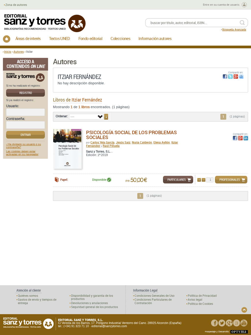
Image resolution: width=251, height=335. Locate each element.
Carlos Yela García (102, 142)
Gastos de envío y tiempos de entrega (37, 301)
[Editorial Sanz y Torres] (44, 23)
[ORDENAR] (106, 117)
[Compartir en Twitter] (230, 76)
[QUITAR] (203, 180)
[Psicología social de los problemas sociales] (67, 149)
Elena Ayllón (161, 142)
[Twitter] (221, 323)
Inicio (7, 51)
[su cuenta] (244, 4)
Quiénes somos (28, 295)
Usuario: (12, 106)
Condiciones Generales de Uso (155, 295)
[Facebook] (214, 323)
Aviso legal (195, 299)
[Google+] (229, 323)
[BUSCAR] (242, 22)
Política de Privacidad (202, 295)
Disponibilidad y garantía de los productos (92, 297)
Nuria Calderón (142, 142)
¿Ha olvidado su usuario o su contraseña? (23, 146)
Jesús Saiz (123, 142)
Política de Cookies (200, 303)
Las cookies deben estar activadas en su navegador (22, 153)
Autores (18, 51)
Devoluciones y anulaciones (89, 303)
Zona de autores (16, 4)
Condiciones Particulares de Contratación (153, 301)
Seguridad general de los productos (94, 307)
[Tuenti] (236, 323)
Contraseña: (15, 119)
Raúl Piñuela (111, 146)
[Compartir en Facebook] (225, 76)
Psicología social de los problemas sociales (131, 135)
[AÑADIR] (199, 180)
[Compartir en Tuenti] (241, 76)
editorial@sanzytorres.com (109, 326)
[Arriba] (244, 310)
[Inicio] (6, 39)
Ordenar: (62, 116)
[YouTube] (243, 323)
